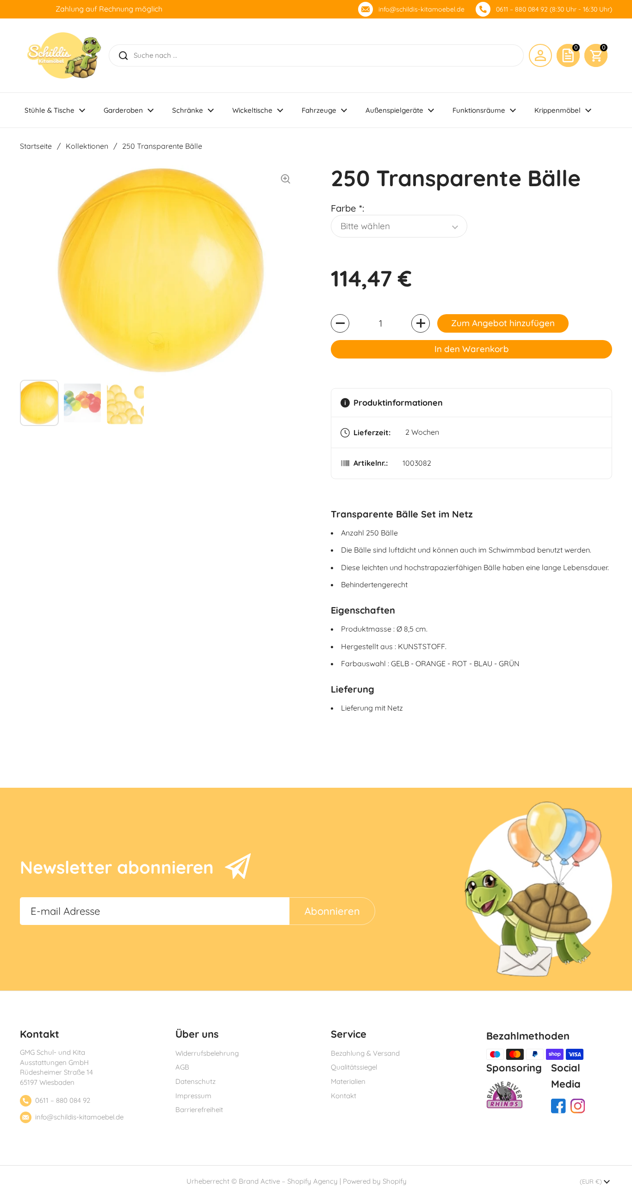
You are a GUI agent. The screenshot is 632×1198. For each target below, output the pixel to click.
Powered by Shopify (375, 1181)
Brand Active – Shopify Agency (288, 1181)
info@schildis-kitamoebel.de (421, 9)
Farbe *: (347, 208)
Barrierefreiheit (199, 1109)
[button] (595, 55)
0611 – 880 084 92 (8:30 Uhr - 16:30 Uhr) (554, 9)
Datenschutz (195, 1081)
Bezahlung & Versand (365, 1053)
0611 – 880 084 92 (62, 1100)
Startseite (36, 146)
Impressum (193, 1095)
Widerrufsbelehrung (207, 1053)
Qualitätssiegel (354, 1067)
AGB (182, 1067)
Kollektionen (87, 146)
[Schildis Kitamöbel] (64, 55)
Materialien (348, 1081)
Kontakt (343, 1095)
